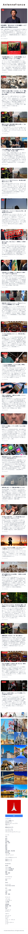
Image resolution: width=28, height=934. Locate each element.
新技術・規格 (8, 905)
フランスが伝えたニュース (11, 857)
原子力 (6, 907)
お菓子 (6, 874)
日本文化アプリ (8, 822)
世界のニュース (8, 860)
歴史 (6, 846)
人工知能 (7, 901)
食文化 (6, 865)
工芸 (6, 891)
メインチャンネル (9, 829)
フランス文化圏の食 (9, 868)
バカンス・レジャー (9, 855)
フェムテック (8, 909)
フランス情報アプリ (9, 820)
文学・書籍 (7, 894)
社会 (6, 836)
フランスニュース (9, 830)
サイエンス (7, 897)
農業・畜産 (7, 873)
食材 (6, 871)
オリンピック (8, 915)
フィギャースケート (9, 922)
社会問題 (7, 841)
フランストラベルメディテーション (13, 831)
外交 (6, 844)
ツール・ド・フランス (10, 919)
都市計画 (7, 852)
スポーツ (7, 913)
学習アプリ (7, 824)
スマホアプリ (8, 818)
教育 (6, 845)
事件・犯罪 (7, 842)
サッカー (7, 917)
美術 (6, 892)
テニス (6, 921)
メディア (7, 903)
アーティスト (8, 884)
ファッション (8, 878)
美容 (6, 880)
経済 (6, 838)
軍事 (6, 848)
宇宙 (6, 908)
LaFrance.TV (10, 827)
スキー (6, 918)
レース (6, 923)
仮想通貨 (7, 904)
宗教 (6, 849)
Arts (6, 888)
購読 (14, 815)
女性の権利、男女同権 (10, 850)
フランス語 (7, 853)
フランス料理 (8, 867)
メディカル (7, 899)
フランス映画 (8, 890)
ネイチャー (7, 911)
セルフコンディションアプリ (11, 823)
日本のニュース (8, 859)
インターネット (8, 900)
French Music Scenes (10, 885)
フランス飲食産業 (9, 870)
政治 (6, 840)
